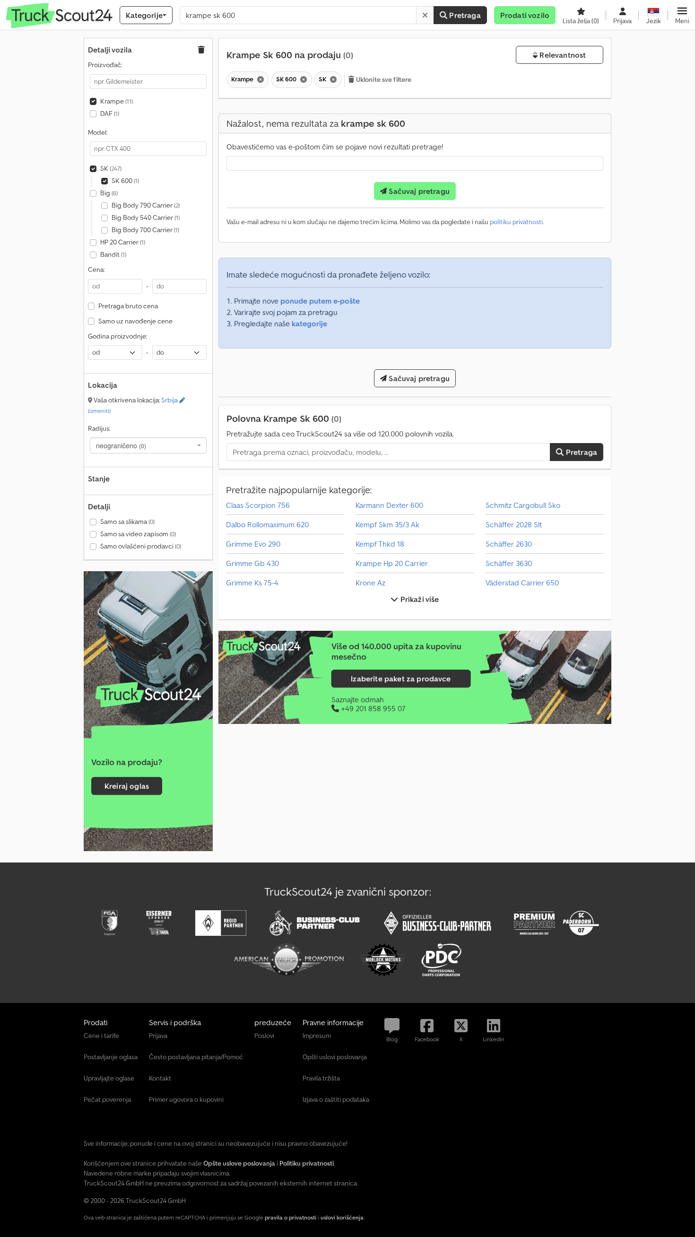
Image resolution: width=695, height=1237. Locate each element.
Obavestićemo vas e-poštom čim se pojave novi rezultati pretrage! (334, 146)
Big (109, 193)
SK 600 (125, 180)
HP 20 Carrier (122, 242)
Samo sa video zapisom (138, 534)
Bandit (113, 254)
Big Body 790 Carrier (146, 205)
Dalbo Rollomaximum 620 (267, 524)
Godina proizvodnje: (117, 336)
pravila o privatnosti (290, 1217)
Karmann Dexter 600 (389, 505)
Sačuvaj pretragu (418, 191)
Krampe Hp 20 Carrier (392, 563)
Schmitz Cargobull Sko (523, 505)
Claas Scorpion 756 (258, 505)
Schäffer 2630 (509, 544)
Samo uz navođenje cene (135, 321)
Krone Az (370, 582)
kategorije (309, 323)
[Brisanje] (425, 15)
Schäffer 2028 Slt (514, 524)
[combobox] (148, 445)
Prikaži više (419, 599)
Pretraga (463, 15)
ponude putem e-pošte (320, 300)
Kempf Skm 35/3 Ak (387, 524)
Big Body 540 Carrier (146, 217)
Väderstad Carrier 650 (522, 582)
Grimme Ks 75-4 (252, 582)
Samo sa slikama (127, 521)
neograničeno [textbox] (121, 445)
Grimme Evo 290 (253, 544)
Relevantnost (562, 55)
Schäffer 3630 (509, 563)
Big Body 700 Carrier (145, 230)
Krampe (116, 101)
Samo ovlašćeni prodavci (140, 546)
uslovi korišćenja (342, 1217)
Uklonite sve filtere (383, 79)
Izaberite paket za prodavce (401, 678)
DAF (109, 113)
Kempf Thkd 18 (380, 544)
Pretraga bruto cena (128, 306)
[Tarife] (148, 694)
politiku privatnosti (516, 222)
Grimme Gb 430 (252, 563)
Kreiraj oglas (126, 786)
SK (111, 168)
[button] (682, 15)
